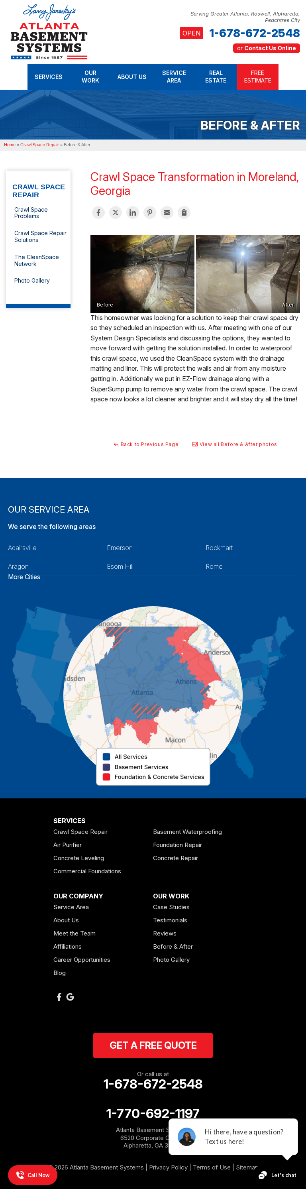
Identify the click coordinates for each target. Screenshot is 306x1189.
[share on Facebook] (98, 212)
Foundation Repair (177, 845)
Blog (59, 973)
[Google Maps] (70, 997)
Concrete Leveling (78, 858)
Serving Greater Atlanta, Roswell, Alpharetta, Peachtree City (245, 17)
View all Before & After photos (237, 444)
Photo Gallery (32, 280)
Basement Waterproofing (187, 831)
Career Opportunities (81, 959)
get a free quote (153, 1045)
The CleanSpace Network (36, 260)
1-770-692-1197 (153, 1113)
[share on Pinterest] (149, 212)
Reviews (165, 933)
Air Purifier (67, 845)
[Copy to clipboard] (184, 212)
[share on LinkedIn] (132, 212)
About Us (66, 920)
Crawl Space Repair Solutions (40, 236)
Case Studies (171, 907)
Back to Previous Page (148, 444)
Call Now (38, 1175)
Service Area (71, 907)
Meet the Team (74, 933)
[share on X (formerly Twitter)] (115, 212)
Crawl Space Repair (38, 191)
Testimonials (170, 920)
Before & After (173, 946)
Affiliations (67, 946)
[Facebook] (59, 997)
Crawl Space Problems (31, 213)
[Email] (167, 212)
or (266, 48)
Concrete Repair (175, 858)
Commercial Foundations (87, 871)
